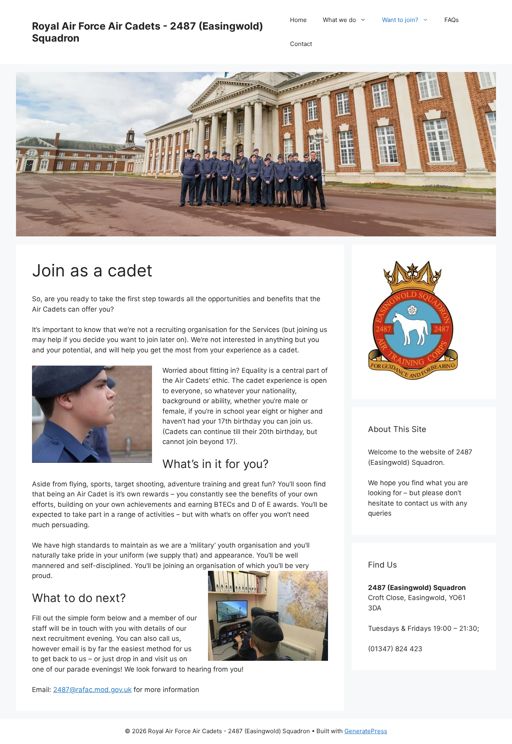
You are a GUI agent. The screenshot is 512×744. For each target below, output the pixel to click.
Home (298, 20)
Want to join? (400, 20)
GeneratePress (365, 731)
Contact (301, 44)
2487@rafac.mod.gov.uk (92, 690)
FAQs (451, 20)
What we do (339, 20)
